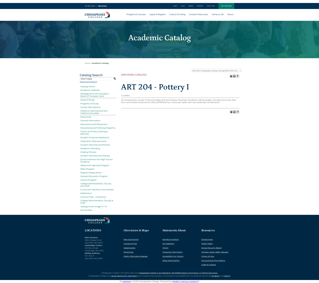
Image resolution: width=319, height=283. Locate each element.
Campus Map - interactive (93, 197)
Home (87, 63)
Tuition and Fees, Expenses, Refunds (94, 132)
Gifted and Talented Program (94, 165)
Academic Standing (90, 148)
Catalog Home (87, 86)
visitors (227, 276)
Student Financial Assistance (94, 137)
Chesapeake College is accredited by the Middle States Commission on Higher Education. (178, 273)
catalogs (126, 281)
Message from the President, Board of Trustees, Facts (94, 95)
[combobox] (217, 70)
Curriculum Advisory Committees (97, 189)
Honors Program (88, 180)
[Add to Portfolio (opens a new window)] (231, 76)
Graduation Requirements (93, 141)
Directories (85, 117)
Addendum (86, 193)
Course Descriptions (90, 107)
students (215, 276)
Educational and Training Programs (97, 128)
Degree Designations (91, 172)
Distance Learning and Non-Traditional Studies (94, 112)
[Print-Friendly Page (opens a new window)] (234, 76)
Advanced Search (88, 82)
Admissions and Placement (94, 124)
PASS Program (87, 169)
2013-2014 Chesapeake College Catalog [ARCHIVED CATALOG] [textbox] (217, 71)
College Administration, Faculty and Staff (95, 184)
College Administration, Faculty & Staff (96, 201)
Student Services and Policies (95, 156)
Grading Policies (88, 152)
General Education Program (94, 176)
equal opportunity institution (124, 276)
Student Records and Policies (95, 145)
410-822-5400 (90, 6)
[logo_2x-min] (97, 12)
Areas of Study (87, 100)
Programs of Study (89, 103)
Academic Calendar (90, 90)
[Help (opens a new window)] (237, 76)
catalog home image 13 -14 (93, 206)
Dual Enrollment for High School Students (96, 160)
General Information (90, 120)
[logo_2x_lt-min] (97, 218)
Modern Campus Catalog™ (185, 281)
